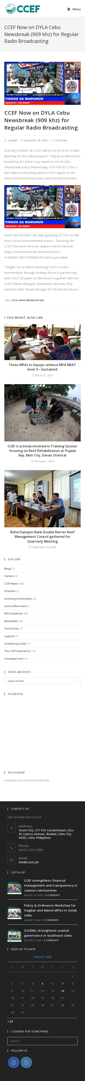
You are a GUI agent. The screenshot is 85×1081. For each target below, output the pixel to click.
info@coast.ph (29, 862)
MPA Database (13, 613)
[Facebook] (13, 1062)
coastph (12, 140)
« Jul (10, 1021)
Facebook (15, 694)
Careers (9, 576)
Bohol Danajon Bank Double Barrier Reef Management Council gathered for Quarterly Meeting (42, 537)
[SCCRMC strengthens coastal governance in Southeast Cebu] (14, 935)
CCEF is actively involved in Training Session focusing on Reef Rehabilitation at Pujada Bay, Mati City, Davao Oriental (42, 451)
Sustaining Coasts (15, 643)
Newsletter (11, 621)
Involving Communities (18, 598)
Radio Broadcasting (31, 300)
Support (9, 636)
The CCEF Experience (17, 651)
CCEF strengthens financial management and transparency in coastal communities (50, 885)
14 (62, 991)
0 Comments (52, 895)
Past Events (11, 628)
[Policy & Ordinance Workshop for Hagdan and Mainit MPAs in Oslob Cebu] (14, 912)
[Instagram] (26, 1062)
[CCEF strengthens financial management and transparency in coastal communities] (14, 887)
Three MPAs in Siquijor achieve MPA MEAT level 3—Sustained (42, 367)
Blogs (7, 568)
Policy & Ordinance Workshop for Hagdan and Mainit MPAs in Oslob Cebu (50, 910)
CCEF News (60, 140)
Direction (9, 591)
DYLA (15, 300)
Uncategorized (13, 658)
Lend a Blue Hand (15, 606)
